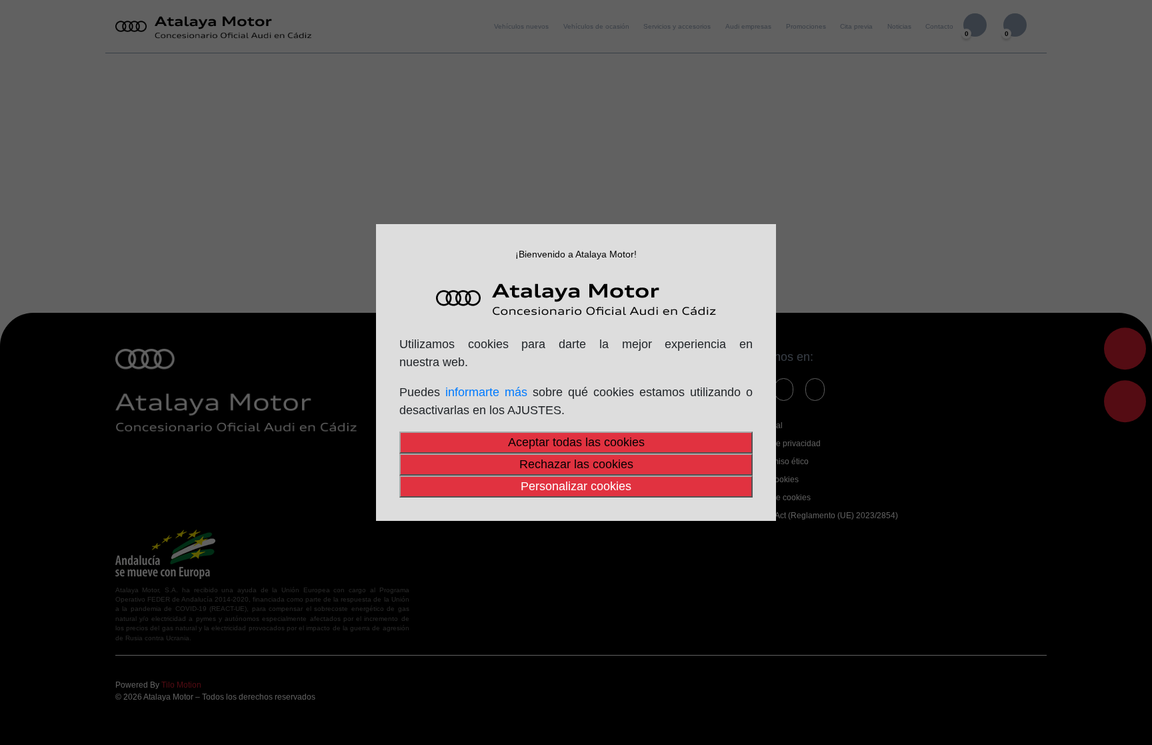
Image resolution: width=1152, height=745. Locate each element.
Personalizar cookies (576, 486)
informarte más (486, 392)
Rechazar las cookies (576, 464)
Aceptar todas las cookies (576, 442)
